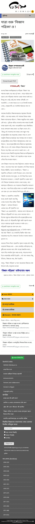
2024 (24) (6, 471)
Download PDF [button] (9, 81)
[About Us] (16, 11)
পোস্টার (8, 438)
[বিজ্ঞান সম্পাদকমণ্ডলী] (5, 68)
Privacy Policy (25, 520)
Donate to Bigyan (8, 387)
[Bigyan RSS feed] (25, 11)
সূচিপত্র (5, 16)
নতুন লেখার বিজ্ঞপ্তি (11, 432)
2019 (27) (6, 493)
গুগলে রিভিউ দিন (18, 358)
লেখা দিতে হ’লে (7, 369)
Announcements (8, 378)
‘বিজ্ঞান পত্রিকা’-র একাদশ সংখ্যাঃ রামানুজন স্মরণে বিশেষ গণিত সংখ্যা (17, 413)
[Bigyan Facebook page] (20, 11)
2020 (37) (6, 489)
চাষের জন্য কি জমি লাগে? (10, 398)
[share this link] (30, 11)
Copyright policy (8, 391)
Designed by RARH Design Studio (8, 521)
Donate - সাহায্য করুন (12, 315)
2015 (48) (6, 510)
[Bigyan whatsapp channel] (18, 11)
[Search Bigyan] (32, 11)
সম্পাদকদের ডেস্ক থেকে (15, 37)
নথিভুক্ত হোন (9, 444)
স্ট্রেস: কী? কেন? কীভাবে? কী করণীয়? (13, 407)
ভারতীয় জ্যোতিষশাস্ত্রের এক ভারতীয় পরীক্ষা (15, 418)
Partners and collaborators (11, 383)
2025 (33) (6, 467)
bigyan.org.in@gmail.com (10, 230)
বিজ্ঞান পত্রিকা (5, 37)
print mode (29, 34)
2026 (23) (6, 462)
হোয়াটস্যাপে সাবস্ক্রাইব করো (11, 75)
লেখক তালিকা (9, 310)
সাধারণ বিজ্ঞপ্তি (10, 435)
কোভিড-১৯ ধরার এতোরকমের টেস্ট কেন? (15, 403)
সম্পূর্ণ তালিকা (9, 304)
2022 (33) (6, 480)
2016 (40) (6, 506)
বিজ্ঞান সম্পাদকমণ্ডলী (16, 66)
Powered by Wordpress (17, 522)
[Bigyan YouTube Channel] (23, 11)
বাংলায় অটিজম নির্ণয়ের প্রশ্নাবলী (12, 374)
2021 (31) (6, 484)
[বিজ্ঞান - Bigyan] (17, 5)
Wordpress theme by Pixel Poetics (25, 521)
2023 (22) (6, 475)
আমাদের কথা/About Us (10, 365)
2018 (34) (6, 497)
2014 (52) (6, 515)
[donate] (28, 11)
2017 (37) (6, 502)
